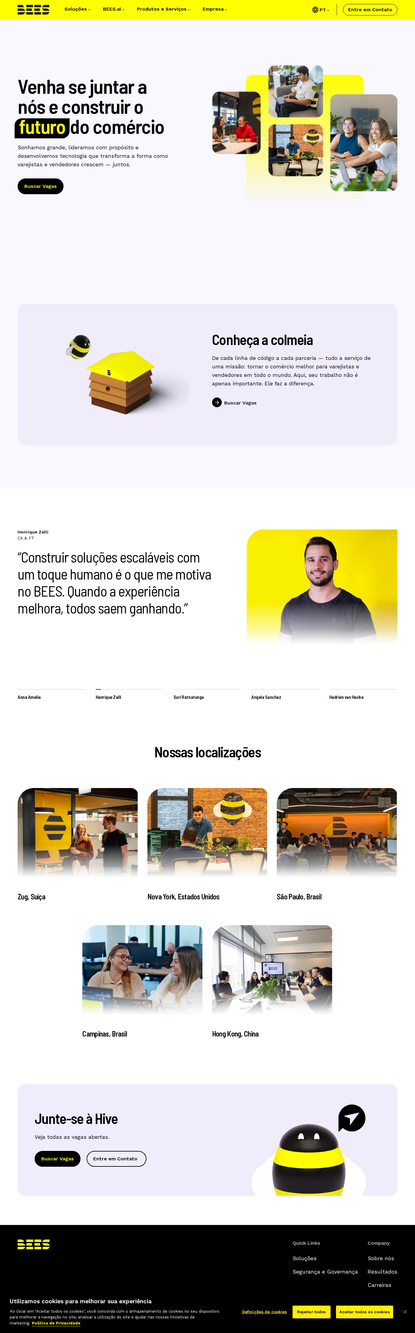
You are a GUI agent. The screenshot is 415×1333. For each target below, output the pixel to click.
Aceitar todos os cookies (364, 1311)
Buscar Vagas (40, 186)
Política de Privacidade (56, 1323)
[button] (78, 9)
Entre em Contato (370, 9)
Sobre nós (381, 1258)
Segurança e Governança (325, 1271)
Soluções (305, 1258)
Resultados (382, 1271)
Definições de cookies (264, 1311)
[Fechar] (405, 1311)
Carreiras (379, 1285)
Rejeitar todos (311, 1311)
